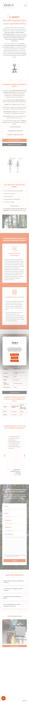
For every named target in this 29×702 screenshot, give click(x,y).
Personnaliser (14, 360)
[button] (3, 698)
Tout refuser (14, 357)
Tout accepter (14, 354)
